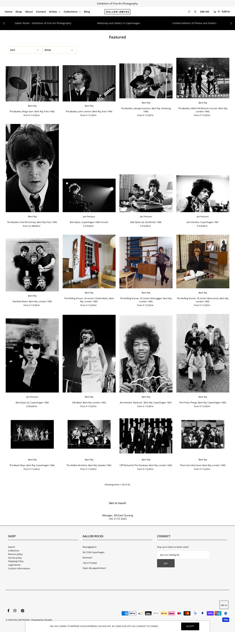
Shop (18, 11)
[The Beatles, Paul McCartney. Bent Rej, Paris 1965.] (32, 168)
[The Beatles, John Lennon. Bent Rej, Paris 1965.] (89, 83)
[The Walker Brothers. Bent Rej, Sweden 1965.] (89, 435)
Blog (87, 11)
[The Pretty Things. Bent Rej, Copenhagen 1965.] (202, 353)
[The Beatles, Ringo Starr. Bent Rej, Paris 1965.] (32, 83)
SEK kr (204, 11)
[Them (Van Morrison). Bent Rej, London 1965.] (202, 435)
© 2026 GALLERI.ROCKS (18, 619)
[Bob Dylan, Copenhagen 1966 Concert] (89, 195)
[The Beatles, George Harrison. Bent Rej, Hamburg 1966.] (146, 80)
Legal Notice (14, 564)
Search (11, 546)
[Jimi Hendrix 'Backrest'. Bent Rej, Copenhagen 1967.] (146, 354)
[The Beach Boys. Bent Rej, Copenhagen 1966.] (32, 435)
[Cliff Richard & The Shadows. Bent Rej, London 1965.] (146, 435)
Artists (53, 11)
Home (8, 11)
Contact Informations (19, 568)
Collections (71, 11)
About (29, 11)
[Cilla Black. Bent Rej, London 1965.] (89, 354)
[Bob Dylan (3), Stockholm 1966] (146, 193)
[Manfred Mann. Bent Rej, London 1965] (32, 265)
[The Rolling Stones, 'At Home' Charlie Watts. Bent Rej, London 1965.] (89, 261)
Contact (41, 11)
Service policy (15, 557)
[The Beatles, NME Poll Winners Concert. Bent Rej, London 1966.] (202, 78)
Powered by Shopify (41, 619)
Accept (190, 626)
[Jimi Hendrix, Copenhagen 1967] (202, 193)
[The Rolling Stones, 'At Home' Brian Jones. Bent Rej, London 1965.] (202, 261)
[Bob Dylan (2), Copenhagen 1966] (32, 355)
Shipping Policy (16, 561)
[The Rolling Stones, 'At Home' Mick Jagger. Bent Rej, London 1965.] (146, 262)
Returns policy (15, 554)
